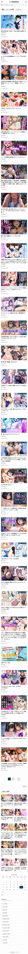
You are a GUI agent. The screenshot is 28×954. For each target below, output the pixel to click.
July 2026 (5, 903)
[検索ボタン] (26, 2)
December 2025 (6, 924)
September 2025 (6, 933)
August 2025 (5, 936)
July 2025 (5, 939)
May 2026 (5, 909)
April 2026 (5, 912)
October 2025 (6, 930)
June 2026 (5, 906)
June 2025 (5, 942)
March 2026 (5, 915)
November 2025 (6, 927)
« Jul (2, 895)
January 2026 (6, 921)
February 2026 (6, 918)
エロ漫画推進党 (14, 2)
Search (24, 786)
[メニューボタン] (2, 2)
